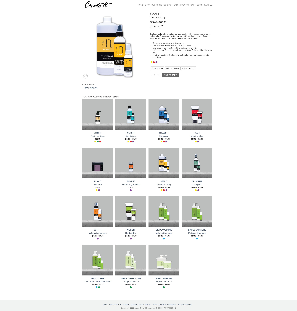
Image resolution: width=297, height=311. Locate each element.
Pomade (98, 184)
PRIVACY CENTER (115, 305)
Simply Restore (164, 278)
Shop (147, 5)
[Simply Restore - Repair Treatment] (163, 260)
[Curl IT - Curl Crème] (130, 114)
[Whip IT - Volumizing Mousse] (97, 211)
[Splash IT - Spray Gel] (197, 163)
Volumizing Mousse (98, 233)
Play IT (97, 181)
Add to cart (170, 75)
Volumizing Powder (131, 184)
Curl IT (131, 133)
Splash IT (197, 181)
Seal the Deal (91, 88)
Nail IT (197, 133)
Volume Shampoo (164, 233)
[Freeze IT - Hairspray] (163, 114)
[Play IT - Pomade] (97, 163)
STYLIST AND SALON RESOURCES (164, 305)
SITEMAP (126, 305)
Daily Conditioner (131, 281)
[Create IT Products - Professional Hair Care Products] (98, 4)
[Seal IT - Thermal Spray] (163, 163)
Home (140, 5)
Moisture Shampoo (197, 233)
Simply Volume (164, 230)
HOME (105, 305)
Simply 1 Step (98, 278)
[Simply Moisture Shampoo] (197, 211)
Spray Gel (197, 184)
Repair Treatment (164, 281)
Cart (193, 5)
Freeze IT (164, 133)
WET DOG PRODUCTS (185, 305)
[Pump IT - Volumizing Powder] (130, 163)
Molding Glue (197, 136)
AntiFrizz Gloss (98, 136)
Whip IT (97, 230)
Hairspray (163, 136)
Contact (168, 5)
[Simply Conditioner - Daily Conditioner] (130, 260)
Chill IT (98, 133)
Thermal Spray (164, 184)
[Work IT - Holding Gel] (130, 211)
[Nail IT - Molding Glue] (197, 114)
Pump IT (131, 181)
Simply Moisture (197, 230)
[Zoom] (85, 76)
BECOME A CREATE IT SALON (141, 305)
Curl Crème (131, 136)
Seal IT (163, 181)
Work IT (131, 230)
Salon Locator (181, 5)
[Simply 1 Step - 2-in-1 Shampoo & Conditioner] (97, 260)
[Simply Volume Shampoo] (163, 211)
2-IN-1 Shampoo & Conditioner (98, 281)
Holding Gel (130, 233)
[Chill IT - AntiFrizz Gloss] (97, 114)
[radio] (157, 68)
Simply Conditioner (130, 278)
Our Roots (156, 5)
